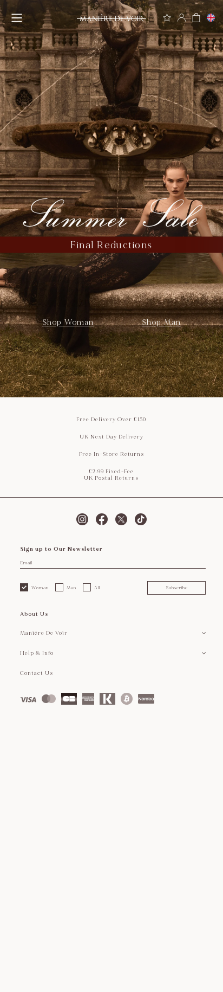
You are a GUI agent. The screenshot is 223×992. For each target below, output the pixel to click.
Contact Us (36, 673)
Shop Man (161, 322)
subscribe (177, 587)
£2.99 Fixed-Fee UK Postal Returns (111, 474)
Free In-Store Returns (111, 454)
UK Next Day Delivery (111, 437)
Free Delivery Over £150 (111, 419)
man (71, 587)
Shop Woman (68, 322)
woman (40, 587)
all (97, 587)
